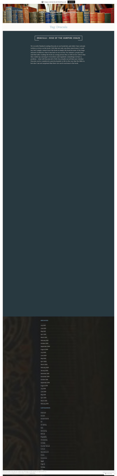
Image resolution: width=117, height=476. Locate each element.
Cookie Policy (32, 473)
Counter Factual (45, 446)
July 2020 (43, 352)
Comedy (43, 443)
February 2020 (45, 367)
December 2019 (45, 373)
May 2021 (43, 331)
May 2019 (43, 394)
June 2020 (43, 355)
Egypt (42, 461)
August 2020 (44, 349)
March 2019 (44, 401)
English (43, 464)
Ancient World (45, 418)
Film (42, 470)
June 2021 (43, 328)
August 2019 (44, 385)
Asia (42, 428)
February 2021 (44, 340)
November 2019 (45, 376)
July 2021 (43, 325)
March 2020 (44, 364)
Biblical (43, 434)
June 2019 (43, 391)
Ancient (43, 416)
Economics (44, 458)
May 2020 (43, 358)
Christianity (44, 440)
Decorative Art (45, 452)
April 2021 (43, 334)
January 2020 (44, 370)
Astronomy (44, 431)
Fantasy (43, 467)
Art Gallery (44, 425)
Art (41, 422)
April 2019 (43, 397)
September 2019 (45, 382)
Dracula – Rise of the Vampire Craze (58, 38)
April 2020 (44, 361)
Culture (43, 449)
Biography (43, 437)
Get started (71, 2)
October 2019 (44, 379)
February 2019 (44, 403)
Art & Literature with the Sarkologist (58, 12)
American (43, 412)
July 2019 (43, 388)
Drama (42, 455)
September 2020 (45, 346)
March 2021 (44, 337)
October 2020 (44, 343)
